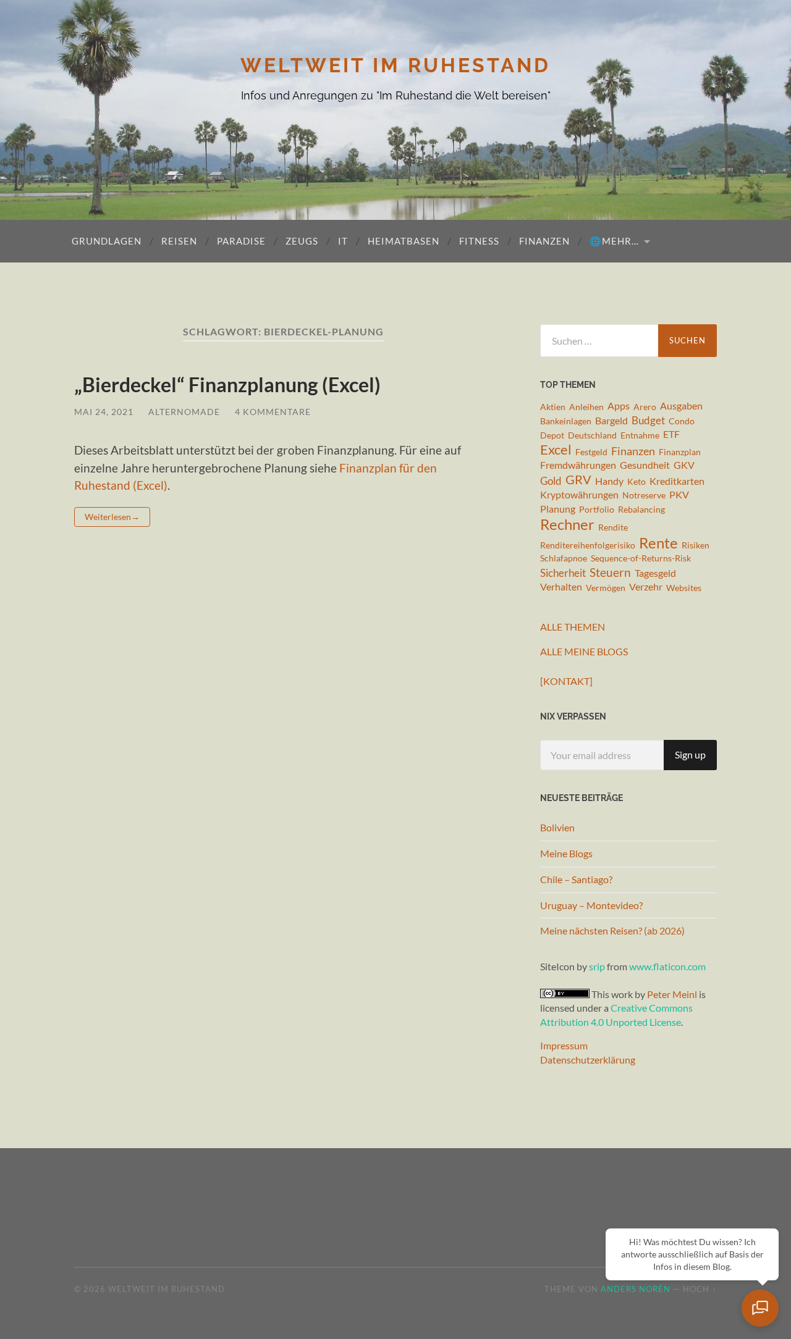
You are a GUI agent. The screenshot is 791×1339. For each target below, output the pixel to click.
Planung (557, 509)
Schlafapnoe (563, 558)
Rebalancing (641, 509)
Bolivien (557, 827)
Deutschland (592, 435)
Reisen (179, 240)
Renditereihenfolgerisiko (587, 545)
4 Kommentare (273, 411)
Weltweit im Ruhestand (395, 65)
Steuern (610, 572)
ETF (671, 434)
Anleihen (586, 406)
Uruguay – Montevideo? (591, 905)
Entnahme (639, 435)
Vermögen (605, 587)
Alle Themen (572, 626)
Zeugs (302, 240)
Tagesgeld (655, 573)
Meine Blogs (566, 853)
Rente (658, 542)
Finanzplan (680, 451)
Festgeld (591, 451)
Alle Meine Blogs (584, 651)
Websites (683, 587)
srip (597, 966)
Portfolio (596, 509)
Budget (648, 420)
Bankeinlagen (565, 421)
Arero (644, 406)
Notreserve (644, 495)
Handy (609, 481)
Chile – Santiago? (576, 879)
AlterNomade (184, 411)
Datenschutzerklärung (587, 1059)
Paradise (241, 240)
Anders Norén (635, 1289)
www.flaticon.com (667, 966)
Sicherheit (563, 573)
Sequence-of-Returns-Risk (641, 558)
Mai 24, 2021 (103, 411)
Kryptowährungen (579, 494)
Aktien (552, 406)
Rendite (613, 527)
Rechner (567, 525)
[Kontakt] (566, 681)
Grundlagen (107, 240)
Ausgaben (681, 405)
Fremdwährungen (578, 465)
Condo (682, 421)
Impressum (564, 1045)
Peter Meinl (672, 994)
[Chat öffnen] (760, 1308)
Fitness (479, 240)
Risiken (695, 545)
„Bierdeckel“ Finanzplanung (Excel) (227, 384)
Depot (552, 435)
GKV (684, 465)
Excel (556, 450)
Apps (618, 405)
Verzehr (645, 586)
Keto (636, 481)
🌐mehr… (614, 240)
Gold (551, 481)
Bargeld (611, 420)
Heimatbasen (403, 240)
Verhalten (561, 586)
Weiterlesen (108, 516)
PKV (679, 494)
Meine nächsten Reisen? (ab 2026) (612, 930)
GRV (578, 480)
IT (343, 240)
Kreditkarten (676, 481)
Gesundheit (645, 465)
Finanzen (544, 240)
